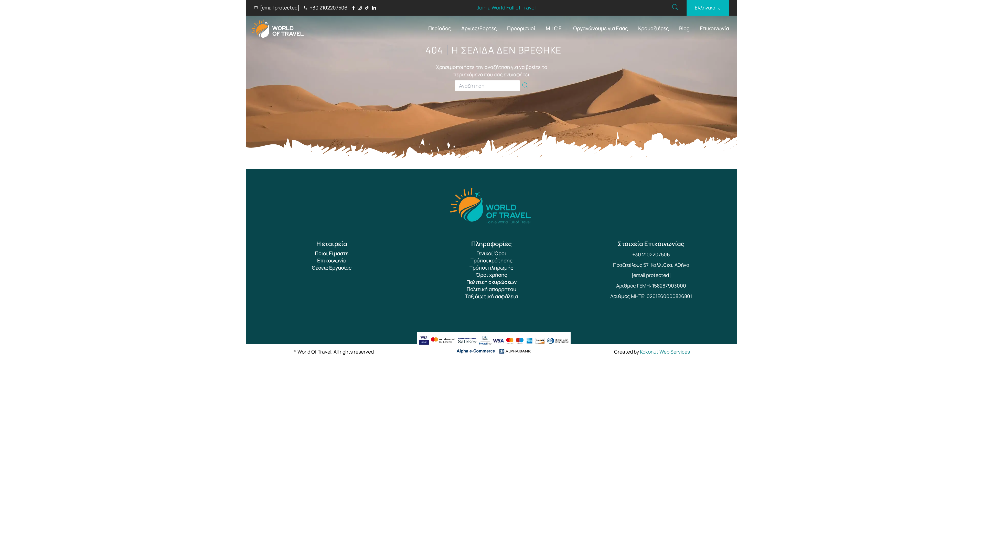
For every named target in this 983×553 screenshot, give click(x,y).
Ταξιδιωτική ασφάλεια (491, 296)
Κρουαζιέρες (653, 28)
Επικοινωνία (714, 28)
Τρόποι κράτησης (491, 260)
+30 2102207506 (651, 254)
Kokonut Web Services (665, 351)
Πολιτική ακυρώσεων (491, 282)
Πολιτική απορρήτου (491, 289)
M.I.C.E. (554, 28)
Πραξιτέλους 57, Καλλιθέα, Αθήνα (651, 265)
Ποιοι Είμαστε (331, 253)
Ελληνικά (708, 7)
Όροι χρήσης (491, 274)
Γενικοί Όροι (491, 253)
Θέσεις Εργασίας (331, 267)
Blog (684, 28)
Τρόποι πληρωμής (491, 267)
